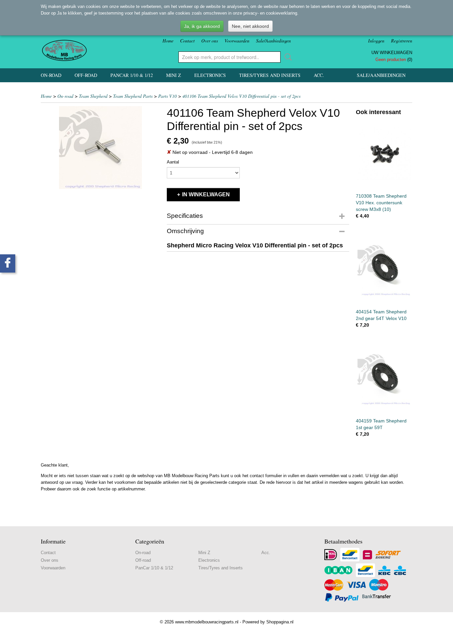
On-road (51, 75)
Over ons (209, 40)
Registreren (401, 40)
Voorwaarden (237, 40)
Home (167, 40)
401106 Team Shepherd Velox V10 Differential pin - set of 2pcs (241, 96)
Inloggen (376, 40)
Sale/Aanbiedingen (273, 40)
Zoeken (287, 57)
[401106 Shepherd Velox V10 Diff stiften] (100, 147)
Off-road (86, 75)
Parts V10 (167, 96)
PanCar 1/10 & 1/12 (131, 75)
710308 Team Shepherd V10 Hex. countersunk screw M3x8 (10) (381, 202)
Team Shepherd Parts (133, 96)
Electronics (210, 75)
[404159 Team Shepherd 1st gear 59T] (384, 379)
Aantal (173, 161)
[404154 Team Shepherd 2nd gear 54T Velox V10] (384, 269)
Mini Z (173, 75)
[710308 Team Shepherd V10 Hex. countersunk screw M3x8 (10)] (384, 154)
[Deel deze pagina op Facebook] (7, 263)
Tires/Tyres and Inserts (269, 75)
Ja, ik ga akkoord (202, 26)
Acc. (319, 75)
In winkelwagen (206, 194)
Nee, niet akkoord (250, 26)
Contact (187, 40)
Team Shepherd (93, 96)
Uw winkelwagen (391, 52)
